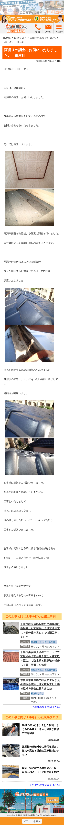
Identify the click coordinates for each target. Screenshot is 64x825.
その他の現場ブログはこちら (46, 784)
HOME (7, 37)
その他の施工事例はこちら (47, 707)
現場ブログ (20, 37)
